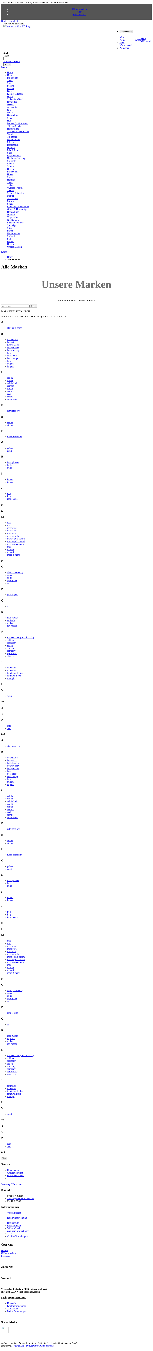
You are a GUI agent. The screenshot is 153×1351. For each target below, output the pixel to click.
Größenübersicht (15, 1173)
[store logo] (17, 26)
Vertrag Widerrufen (13, 1184)
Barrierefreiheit (14, 1225)
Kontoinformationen (16, 1306)
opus (9, 575)
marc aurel (12, 528)
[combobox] (17, 58)
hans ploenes (13, 462)
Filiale (79, 11)
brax (9, 361)
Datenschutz (13, 1223)
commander (12, 399)
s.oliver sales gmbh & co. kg (20, 637)
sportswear (12, 653)
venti (9, 696)
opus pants (12, 580)
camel (10, 388)
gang (9, 451)
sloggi (10, 645)
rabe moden (12, 617)
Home (10, 257)
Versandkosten (14, 1212)
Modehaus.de (17, 1345)
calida (10, 378)
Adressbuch (12, 1308)
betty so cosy (13, 347)
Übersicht (11, 1303)
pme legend (12, 594)
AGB (9, 1233)
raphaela (11, 620)
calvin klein (12, 383)
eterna (10, 422)
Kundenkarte (13, 1170)
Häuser (4, 1250)
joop (9, 493)
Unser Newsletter (15, 1175)
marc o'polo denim (16, 538)
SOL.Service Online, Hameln (40, 1345)
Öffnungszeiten (79, 9)
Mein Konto (123, 38)
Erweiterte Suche (11, 61)
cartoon (10, 391)
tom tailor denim (15, 673)
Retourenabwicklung (17, 1218)
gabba (10, 448)
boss (9, 353)
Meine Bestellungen (16, 1311)
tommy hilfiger (14, 675)
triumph (10, 678)
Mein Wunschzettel (126, 44)
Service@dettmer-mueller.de (20, 1198)
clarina (10, 396)
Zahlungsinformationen (18, 1231)
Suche (33, 306)
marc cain (11, 533)
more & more (13, 554)
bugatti (10, 363)
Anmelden (124, 48)
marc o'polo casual (16, 541)
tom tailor (11, 667)
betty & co (12, 342)
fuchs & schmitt (14, 436)
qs (8, 606)
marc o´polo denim (16, 544)
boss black (12, 355)
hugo (9, 465)
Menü (4, 67)
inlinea (10, 479)
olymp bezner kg (15, 572)
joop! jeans (12, 499)
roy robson (12, 625)
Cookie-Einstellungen (17, 1236)
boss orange (12, 358)
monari (10, 549)
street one (11, 656)
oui (8, 583)
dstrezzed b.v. (13, 410)
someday (11, 648)
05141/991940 (79, 14)
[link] (126, 31)
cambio (10, 386)
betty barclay (13, 345)
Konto (4, 252)
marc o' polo (13, 536)
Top (4, 1158)
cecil (9, 394)
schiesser (11, 640)
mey (9, 546)
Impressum (5, 1256)
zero (9, 725)
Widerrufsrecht (14, 1228)
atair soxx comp (14, 328)
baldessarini (12, 339)
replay (10, 623)
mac (9, 522)
